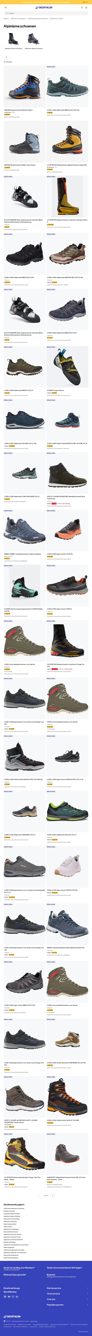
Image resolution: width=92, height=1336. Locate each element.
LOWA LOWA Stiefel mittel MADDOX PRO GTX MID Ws (23, 779)
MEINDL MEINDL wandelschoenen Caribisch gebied (22, 554)
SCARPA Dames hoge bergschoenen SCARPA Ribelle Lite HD (23, 610)
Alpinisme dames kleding (12, 1216)
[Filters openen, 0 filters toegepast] (6, 57)
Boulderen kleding (9, 1242)
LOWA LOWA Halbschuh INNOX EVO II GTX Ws (63, 110)
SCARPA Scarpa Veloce (55, 390)
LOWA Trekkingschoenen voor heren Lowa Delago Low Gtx (24, 723)
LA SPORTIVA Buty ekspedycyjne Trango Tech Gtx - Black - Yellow (23, 1178)
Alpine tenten (8, 1226)
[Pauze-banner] (84, 2)
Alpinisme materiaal (10, 1221)
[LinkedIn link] (16, 1296)
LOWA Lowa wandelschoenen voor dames (19, 664)
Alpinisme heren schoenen (13, 48)
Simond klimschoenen (11, 1232)
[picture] (25, 87)
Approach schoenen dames (12, 1234)
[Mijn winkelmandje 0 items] (86, 7)
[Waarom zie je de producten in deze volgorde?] (4, 62)
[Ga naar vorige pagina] (39, 1195)
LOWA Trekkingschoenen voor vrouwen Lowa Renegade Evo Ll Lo (24, 891)
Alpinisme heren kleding (11, 1219)
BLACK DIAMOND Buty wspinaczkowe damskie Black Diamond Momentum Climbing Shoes (23, 221)
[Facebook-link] (5, 1296)
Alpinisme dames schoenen (34, 48)
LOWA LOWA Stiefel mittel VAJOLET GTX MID (63, 1120)
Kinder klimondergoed (11, 1258)
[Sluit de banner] (87, 2)
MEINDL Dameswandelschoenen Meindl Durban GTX (65, 948)
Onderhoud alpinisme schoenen (14, 1208)
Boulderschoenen (9, 1211)
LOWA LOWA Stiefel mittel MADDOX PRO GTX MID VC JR (67, 443)
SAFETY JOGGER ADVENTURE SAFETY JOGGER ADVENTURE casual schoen (21, 1121)
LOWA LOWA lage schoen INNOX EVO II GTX (19, 1005)
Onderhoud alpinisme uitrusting (14, 1250)
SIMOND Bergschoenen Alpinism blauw (18, 110)
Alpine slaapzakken (10, 1224)
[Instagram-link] (13, 1296)
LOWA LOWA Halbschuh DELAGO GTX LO (61, 835)
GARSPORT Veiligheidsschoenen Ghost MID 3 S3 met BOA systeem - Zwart (66, 1178)
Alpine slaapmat (9, 1247)
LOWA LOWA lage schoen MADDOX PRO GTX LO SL (65, 779)
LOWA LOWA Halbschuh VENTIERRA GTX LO (19, 835)
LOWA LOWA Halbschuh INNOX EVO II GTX (19, 277)
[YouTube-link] (9, 1296)
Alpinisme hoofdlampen (11, 1229)
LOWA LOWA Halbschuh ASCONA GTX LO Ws (20, 443)
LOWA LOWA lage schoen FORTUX (59, 609)
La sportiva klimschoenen (12, 1213)
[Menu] (6, 7)
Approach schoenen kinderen (13, 1239)
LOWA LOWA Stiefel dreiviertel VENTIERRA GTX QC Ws (66, 1063)
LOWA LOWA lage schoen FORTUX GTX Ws (62, 890)
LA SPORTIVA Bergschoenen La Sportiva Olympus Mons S (67, 221)
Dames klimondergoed (11, 1255)
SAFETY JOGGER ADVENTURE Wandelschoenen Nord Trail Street (66, 498)
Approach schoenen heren (12, 1237)
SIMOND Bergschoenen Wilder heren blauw (19, 165)
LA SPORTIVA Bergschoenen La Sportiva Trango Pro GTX (66, 665)
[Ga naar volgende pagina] (53, 1195)
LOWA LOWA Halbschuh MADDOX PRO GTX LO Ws (65, 277)
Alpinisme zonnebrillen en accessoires (16, 1245)
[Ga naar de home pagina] (43, 7)
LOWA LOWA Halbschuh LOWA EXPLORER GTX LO (22, 496)
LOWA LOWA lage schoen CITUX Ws (60, 554)
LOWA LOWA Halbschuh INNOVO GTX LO (18, 390)
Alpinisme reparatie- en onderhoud (15, 1252)
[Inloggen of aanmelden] (82, 7)
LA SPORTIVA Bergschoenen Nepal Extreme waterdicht (67, 165)
